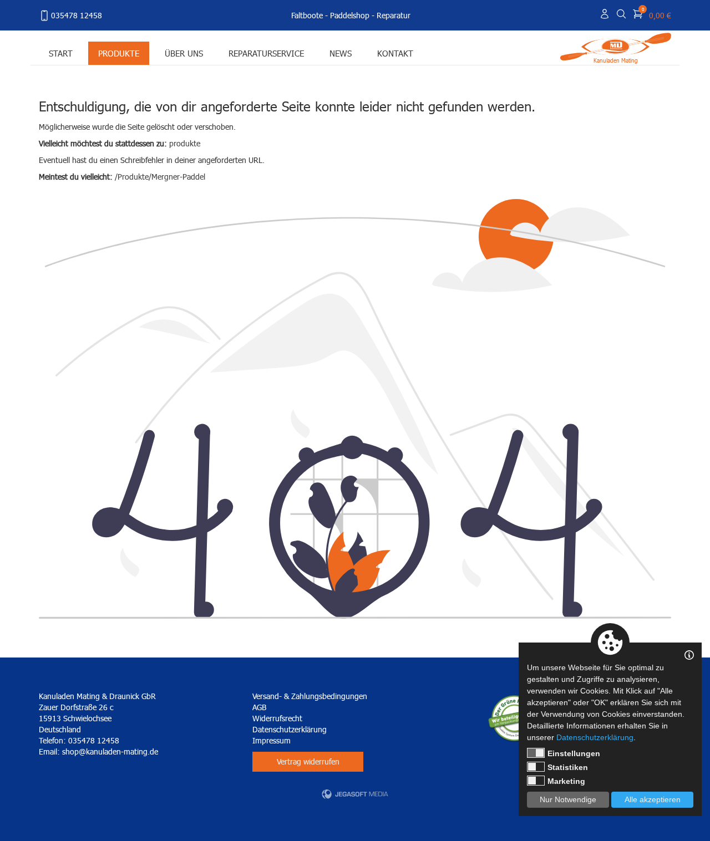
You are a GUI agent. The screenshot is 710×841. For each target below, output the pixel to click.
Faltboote (307, 15)
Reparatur (393, 15)
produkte (184, 143)
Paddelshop (349, 15)
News (340, 53)
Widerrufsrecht (277, 718)
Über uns (184, 53)
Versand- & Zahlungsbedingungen (309, 696)
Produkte (118, 53)
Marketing (566, 781)
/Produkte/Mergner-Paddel (160, 176)
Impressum (271, 740)
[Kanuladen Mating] (615, 45)
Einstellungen (573, 753)
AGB (259, 707)
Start (61, 53)
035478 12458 (76, 15)
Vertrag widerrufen (308, 761)
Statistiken (567, 767)
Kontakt (395, 53)
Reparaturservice (266, 53)
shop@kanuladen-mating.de (110, 751)
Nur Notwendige (568, 799)
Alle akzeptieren (653, 799)
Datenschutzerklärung (289, 729)
